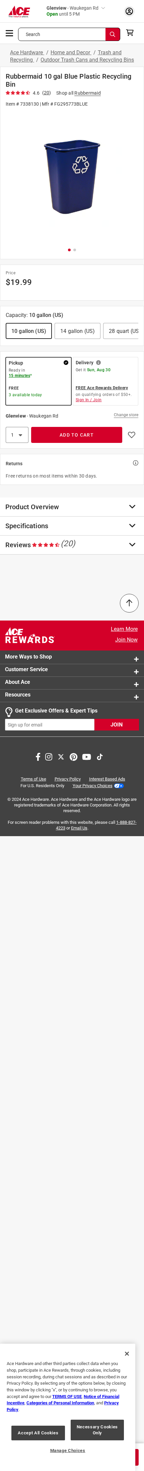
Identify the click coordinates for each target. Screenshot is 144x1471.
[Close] (127, 1353)
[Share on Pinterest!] (73, 756)
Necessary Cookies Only (97, 1429)
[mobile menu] (10, 32)
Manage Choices (67, 1450)
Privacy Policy (68, 779)
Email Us (79, 827)
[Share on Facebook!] (38, 756)
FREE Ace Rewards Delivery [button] (102, 388)
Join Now (126, 640)
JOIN (117, 725)
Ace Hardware (27, 52)
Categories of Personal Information (60, 1402)
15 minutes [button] (19, 375)
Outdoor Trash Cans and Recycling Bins (87, 60)
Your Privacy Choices (93, 785)
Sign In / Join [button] (89, 400)
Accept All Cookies (38, 1432)
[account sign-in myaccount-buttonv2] (129, 11)
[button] (72, 177)
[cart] (131, 33)
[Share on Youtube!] (86, 756)
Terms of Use (33, 779)
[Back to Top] (129, 603)
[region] (67, 1407)
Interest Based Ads (107, 779)
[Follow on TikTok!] (100, 756)
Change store (126, 415)
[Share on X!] (61, 756)
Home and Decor (71, 52)
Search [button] (33, 34)
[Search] (112, 34)
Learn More (124, 629)
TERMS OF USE (67, 1396)
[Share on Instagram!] (48, 756)
